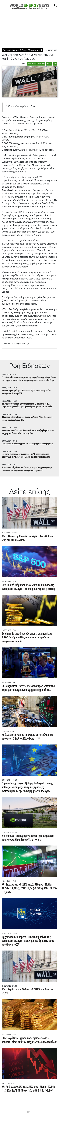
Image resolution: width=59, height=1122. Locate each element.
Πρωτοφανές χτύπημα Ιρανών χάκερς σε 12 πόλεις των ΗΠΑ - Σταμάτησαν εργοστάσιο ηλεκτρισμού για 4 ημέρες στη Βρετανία (27, 405)
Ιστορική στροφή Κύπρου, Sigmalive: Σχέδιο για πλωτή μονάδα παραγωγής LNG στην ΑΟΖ (26, 392)
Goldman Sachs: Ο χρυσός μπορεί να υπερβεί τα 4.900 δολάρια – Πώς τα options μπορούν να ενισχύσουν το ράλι (27, 637)
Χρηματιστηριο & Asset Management (22, 49)
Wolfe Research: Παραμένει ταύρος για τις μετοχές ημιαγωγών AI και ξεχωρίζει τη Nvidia (28, 838)
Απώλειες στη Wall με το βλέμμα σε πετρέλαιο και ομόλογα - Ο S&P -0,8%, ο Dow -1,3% (27, 737)
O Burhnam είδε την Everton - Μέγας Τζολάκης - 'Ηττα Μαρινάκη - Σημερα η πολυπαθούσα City (27, 418)
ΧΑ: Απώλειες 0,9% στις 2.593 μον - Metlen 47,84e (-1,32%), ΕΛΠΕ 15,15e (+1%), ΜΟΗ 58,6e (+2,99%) (28, 1089)
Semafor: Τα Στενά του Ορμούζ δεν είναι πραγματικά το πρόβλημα (27, 443)
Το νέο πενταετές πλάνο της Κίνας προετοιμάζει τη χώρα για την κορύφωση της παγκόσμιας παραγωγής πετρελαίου (27, 469)
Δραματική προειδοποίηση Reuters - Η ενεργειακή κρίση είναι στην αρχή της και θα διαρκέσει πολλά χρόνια (28, 432)
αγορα (49, 63)
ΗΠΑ (55, 63)
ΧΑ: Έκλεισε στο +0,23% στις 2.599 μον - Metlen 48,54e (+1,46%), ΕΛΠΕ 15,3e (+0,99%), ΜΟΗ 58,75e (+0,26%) (29, 888)
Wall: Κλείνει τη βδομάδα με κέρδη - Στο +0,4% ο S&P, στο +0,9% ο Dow (27, 538)
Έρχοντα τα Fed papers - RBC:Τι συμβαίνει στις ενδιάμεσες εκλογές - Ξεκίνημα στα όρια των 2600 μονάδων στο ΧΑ (28, 941)
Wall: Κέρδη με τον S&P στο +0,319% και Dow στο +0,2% (28, 991)
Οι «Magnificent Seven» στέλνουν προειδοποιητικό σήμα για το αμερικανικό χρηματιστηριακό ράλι (28, 688)
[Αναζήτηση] (55, 5)
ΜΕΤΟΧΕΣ (41, 63)
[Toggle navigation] (4, 5)
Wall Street (32, 63)
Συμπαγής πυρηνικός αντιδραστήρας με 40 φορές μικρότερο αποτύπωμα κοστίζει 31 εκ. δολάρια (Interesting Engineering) (26, 455)
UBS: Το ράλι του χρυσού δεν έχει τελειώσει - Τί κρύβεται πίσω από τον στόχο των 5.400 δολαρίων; (29, 1040)
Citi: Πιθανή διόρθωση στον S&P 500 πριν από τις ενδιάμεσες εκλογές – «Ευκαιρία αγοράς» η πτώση (28, 587)
